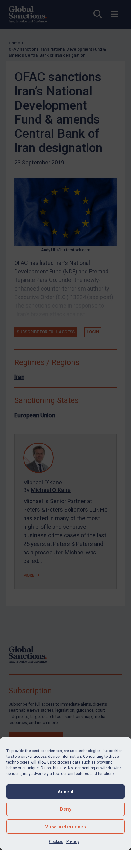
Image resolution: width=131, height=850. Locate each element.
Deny (65, 809)
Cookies (56, 842)
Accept (66, 792)
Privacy (72, 842)
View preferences (65, 826)
